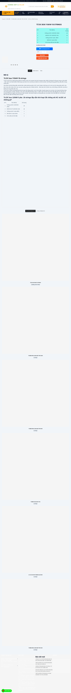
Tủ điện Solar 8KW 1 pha (35, 501)
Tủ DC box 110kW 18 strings (15, 78)
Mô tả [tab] (30, 70)
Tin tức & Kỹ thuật (52, 13)
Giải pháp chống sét (31, 13)
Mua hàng (42, 55)
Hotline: (48, 0)
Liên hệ (59, 13)
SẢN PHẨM (8, 19)
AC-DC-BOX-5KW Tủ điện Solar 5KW (35, 574)
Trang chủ (17, 13)
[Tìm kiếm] (52, 6)
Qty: (38, 51)
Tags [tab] (41, 70)
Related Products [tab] (30, 211)
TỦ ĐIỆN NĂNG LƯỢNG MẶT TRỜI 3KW (35, 647)
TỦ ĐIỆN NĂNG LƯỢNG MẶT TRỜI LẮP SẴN (19, 19)
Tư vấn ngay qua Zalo (45, 48)
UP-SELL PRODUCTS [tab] (40, 211)
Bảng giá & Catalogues (41, 13)
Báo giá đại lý (66, 13)
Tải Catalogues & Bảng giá (58, 0)
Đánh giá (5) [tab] (35, 70)
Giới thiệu (23, 13)
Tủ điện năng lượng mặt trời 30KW (35, 355)
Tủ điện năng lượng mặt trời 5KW (35, 428)
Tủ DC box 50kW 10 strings (35, 282)
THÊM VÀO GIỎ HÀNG (42, 58)
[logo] (2, 17)
